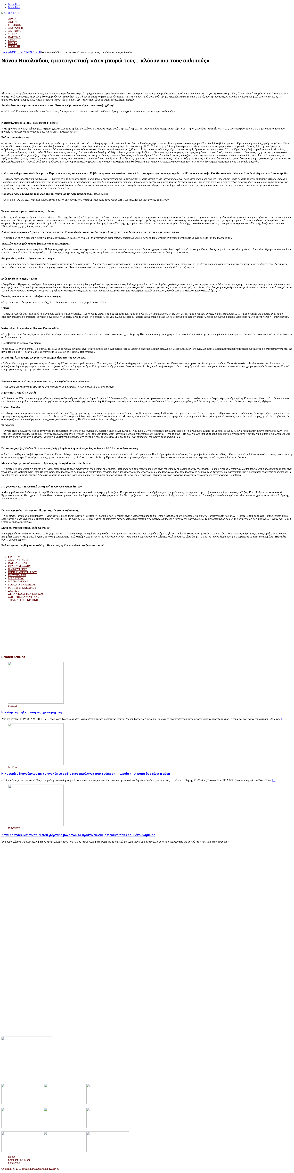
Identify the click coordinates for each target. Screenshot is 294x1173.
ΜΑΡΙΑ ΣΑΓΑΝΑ (18, 581)
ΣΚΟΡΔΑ (13, 590)
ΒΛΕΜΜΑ (14, 37)
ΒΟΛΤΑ (12, 43)
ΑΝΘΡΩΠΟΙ (15, 28)
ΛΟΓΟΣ (12, 21)
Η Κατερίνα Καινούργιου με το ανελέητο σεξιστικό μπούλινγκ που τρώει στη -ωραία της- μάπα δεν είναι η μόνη (85, 774)
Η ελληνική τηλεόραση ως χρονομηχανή (31, 712)
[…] (283, 719)
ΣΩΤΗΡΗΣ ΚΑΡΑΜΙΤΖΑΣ (23, 596)
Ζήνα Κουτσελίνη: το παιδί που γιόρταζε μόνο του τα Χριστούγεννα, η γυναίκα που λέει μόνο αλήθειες (78, 835)
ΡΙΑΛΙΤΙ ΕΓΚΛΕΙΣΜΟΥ (22, 587)
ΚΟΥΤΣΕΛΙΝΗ (17, 575)
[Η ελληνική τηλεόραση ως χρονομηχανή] (36, 702)
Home (11, 1156)
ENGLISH (14, 46)
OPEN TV (14, 557)
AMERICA (14, 31)
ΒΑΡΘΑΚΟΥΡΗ (17, 563)
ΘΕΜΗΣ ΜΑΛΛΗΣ (19, 566)
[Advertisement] (63, 75)
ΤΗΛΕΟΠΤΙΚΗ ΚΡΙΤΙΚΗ (23, 599)
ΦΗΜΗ (12, 40)
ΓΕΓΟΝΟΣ (14, 24)
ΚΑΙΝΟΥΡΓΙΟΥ (17, 569)
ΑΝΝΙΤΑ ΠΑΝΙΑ (18, 560)
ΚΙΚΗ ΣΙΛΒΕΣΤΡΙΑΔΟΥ (22, 572)
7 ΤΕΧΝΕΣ (14, 34)
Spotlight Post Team (19, 1159)
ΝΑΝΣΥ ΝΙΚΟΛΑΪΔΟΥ (22, 584)
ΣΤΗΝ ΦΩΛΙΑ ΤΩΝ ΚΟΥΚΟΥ (26, 593)
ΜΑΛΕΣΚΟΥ (16, 578)
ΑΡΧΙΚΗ (13, 18)
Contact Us (14, 1162)
